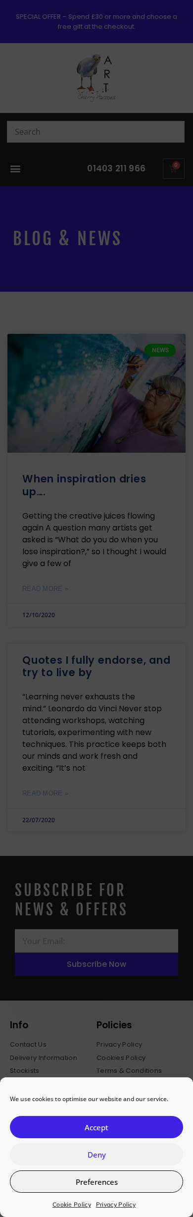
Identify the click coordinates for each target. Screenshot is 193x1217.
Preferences (97, 1182)
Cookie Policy (71, 1204)
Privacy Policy (116, 1204)
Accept (96, 1127)
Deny (97, 1155)
